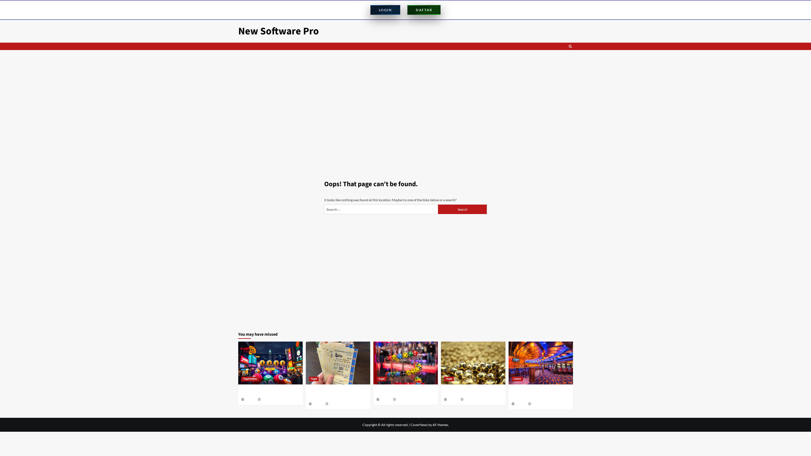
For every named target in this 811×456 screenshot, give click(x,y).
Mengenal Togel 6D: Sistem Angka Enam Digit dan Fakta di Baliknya (404, 392)
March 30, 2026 (539, 404)
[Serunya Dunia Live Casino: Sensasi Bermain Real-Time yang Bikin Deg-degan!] (541, 363)
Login (385, 10)
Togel (314, 379)
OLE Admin (251, 400)
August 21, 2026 (269, 400)
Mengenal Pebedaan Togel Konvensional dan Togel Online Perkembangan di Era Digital (337, 394)
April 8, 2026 (470, 400)
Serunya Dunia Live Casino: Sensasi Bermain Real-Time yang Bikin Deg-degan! (537, 394)
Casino (517, 379)
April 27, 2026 (404, 400)
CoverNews (419, 425)
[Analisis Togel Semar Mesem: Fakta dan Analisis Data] (270, 363)
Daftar (424, 10)
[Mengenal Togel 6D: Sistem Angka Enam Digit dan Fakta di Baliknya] (405, 363)
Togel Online (250, 379)
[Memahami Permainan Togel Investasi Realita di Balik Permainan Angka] (473, 363)
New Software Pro (278, 31)
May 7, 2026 (335, 404)
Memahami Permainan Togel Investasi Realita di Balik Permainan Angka (471, 392)
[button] (570, 46)
